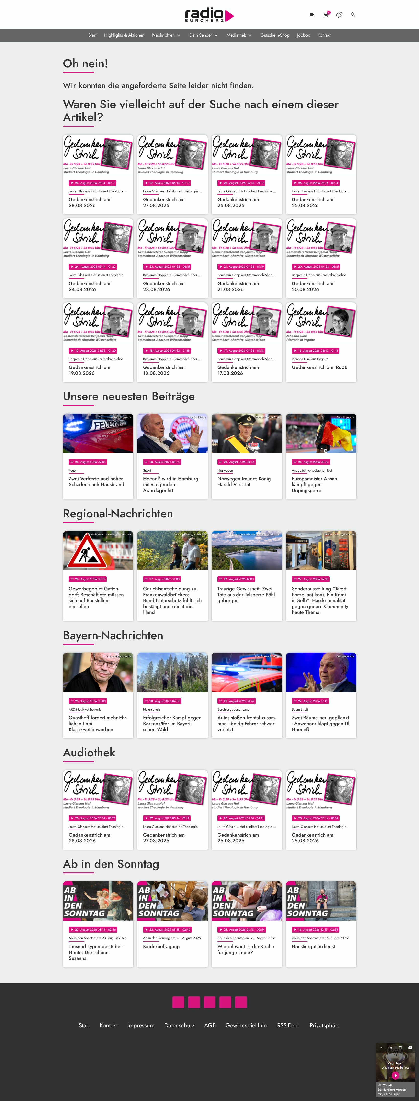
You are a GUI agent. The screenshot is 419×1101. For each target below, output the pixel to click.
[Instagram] (87, 15)
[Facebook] (77, 15)
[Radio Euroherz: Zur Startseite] (209, 14)
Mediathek (236, 35)
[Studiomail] (97, 15)
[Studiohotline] (107, 15)
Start (92, 35)
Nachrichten (163, 35)
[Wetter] (339, 15)
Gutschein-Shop (274, 35)
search (353, 15)
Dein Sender (200, 35)
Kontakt (324, 35)
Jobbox (303, 35)
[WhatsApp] (68, 15)
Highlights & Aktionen (124, 35)
